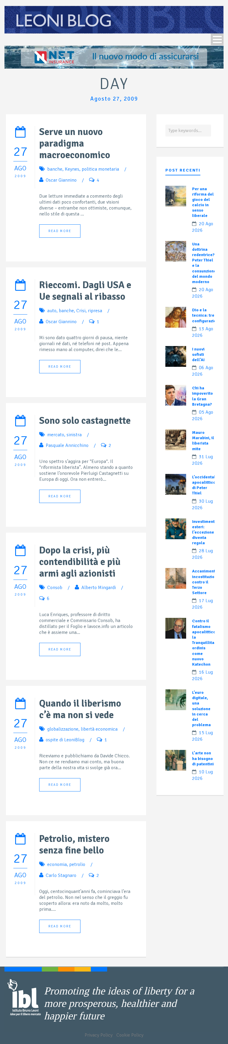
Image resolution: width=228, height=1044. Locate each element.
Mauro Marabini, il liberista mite (203, 440)
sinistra (74, 435)
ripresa (95, 311)
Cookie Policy (129, 1035)
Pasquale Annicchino (67, 445)
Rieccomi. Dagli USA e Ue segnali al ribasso (85, 290)
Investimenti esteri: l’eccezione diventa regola (204, 532)
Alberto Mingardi (98, 588)
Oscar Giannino (61, 180)
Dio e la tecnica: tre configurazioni (206, 315)
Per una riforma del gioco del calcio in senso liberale (203, 202)
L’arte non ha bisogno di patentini (203, 758)
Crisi (81, 311)
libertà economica (99, 729)
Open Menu (217, 39)
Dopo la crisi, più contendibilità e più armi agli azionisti (80, 562)
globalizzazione (62, 729)
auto (51, 311)
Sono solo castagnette (85, 420)
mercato (55, 435)
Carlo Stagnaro (61, 875)
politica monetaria (100, 169)
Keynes (72, 169)
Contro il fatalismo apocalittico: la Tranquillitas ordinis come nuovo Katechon (204, 642)
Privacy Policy (99, 1035)
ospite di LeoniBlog (65, 740)
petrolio (77, 864)
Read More (59, 231)
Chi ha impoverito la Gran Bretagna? (202, 396)
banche (54, 169)
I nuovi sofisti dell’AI (198, 354)
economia (57, 864)
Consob (54, 588)
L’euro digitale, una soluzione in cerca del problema (201, 708)
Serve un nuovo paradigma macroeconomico (74, 143)
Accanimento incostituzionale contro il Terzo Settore (207, 582)
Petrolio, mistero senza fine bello (74, 844)
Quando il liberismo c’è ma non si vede (80, 709)
